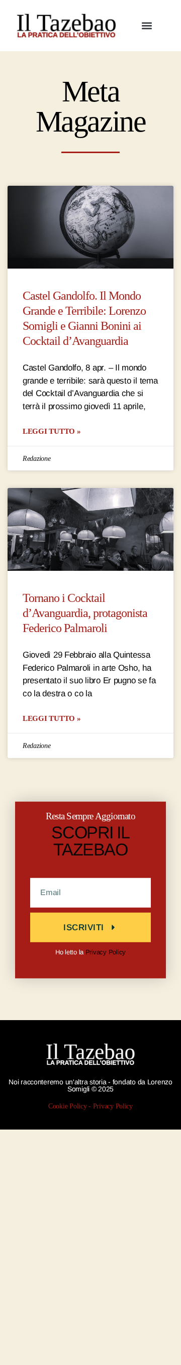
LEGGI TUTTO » (52, 431)
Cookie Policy (67, 1106)
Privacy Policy (105, 951)
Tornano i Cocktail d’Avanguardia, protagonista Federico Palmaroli (85, 613)
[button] (146, 26)
